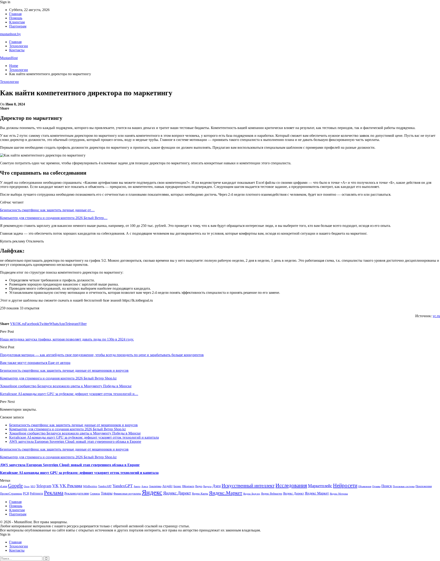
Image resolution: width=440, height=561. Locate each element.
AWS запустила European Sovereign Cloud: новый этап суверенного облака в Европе (75, 441)
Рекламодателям (76, 493)
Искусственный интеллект (248, 485)
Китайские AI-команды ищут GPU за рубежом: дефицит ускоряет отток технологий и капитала (84, 437)
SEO (32, 486)
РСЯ (26, 493)
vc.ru (436, 316)
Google (15, 485)
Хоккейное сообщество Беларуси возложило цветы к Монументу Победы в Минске (75, 433)
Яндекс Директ (293, 493)
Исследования (291, 485)
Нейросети (345, 485)
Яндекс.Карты (200, 493)
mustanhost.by (10, 34)
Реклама (53, 493)
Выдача (207, 486)
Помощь (15, 18)
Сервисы (95, 493)
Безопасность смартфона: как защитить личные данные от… (47, 210)
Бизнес (177, 486)
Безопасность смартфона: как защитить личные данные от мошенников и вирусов (73, 425)
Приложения (423, 486)
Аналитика (155, 486)
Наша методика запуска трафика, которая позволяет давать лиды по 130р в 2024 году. (67, 339)
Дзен (216, 486)
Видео (198, 486)
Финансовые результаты (127, 493)
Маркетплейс (320, 485)
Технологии (18, 46)
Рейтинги (36, 493)
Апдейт (167, 486)
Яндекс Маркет (317, 493)
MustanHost (9, 58)
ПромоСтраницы (11, 493)
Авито (137, 486)
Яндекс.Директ (177, 493)
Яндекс (152, 492)
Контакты (17, 50)
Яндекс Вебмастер (271, 493)
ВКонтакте (188, 486)
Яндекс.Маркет (225, 493)
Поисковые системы (404, 486)
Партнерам (17, 26)
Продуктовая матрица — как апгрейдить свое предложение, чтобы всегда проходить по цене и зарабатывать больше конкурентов (102, 355)
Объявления (364, 486)
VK (55, 485)
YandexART (105, 486)
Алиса (144, 486)
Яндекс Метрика (339, 493)
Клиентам (17, 22)
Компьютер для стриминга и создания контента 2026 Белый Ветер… (53, 218)
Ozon (27, 486)
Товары (107, 493)
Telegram (43, 486)
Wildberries (90, 486)
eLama (3, 486)
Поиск (386, 486)
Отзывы (376, 486)
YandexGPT (123, 486)
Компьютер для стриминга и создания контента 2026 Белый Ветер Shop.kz (67, 429)
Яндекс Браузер (251, 493)
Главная (15, 14)
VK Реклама (71, 485)
